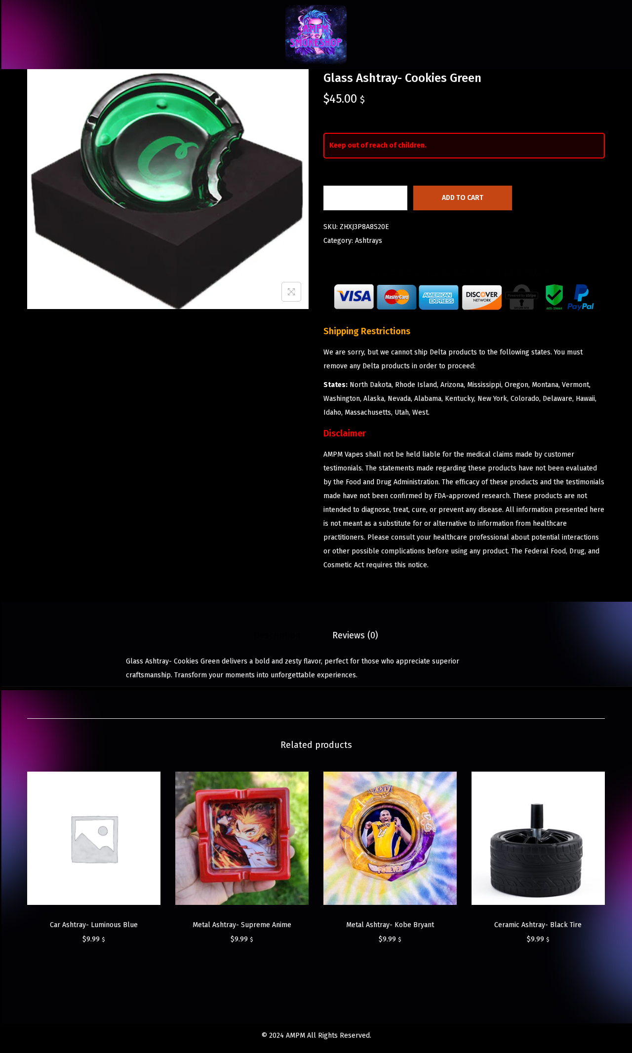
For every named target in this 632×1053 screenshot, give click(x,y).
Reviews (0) (355, 635)
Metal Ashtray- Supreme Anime (242, 925)
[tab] (277, 635)
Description (277, 635)
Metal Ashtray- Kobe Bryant (390, 925)
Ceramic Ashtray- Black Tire (538, 925)
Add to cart (462, 198)
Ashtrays (368, 240)
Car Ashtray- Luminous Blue (94, 925)
